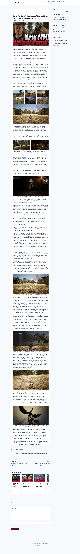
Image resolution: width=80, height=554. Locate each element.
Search (54, 9)
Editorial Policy (40, 545)
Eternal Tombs (16, 48)
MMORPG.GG (16, 20)
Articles (54, 1)
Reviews (58, 1)
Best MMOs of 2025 (47, 3)
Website (40, 523)
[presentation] (14, 478)
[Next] (47, 484)
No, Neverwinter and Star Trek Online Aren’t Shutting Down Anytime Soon (42, 463)
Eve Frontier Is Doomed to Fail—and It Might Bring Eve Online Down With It (19, 463)
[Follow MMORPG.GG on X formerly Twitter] (17, 458)
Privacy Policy (45, 543)
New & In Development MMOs (59, 3)
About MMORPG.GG (36, 543)
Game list (49, 1)
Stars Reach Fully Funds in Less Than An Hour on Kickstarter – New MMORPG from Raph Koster (60, 25)
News (45, 1)
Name (13, 523)
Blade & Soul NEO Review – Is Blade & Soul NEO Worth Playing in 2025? (60, 19)
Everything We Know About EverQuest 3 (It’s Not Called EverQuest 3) (59, 31)
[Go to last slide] (14, 484)
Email (26, 523)
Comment (14, 508)
